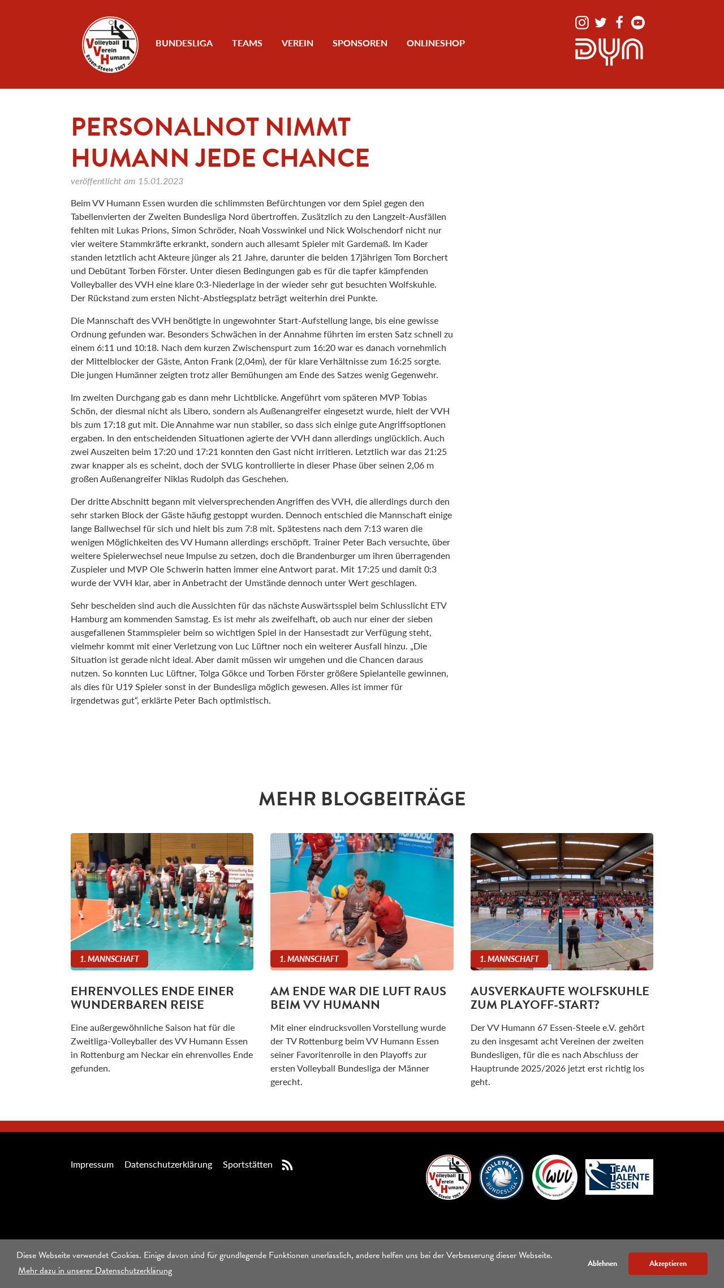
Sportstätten (248, 1163)
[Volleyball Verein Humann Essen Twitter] (602, 21)
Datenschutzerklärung (168, 1163)
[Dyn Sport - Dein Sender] (609, 50)
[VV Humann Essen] (110, 44)
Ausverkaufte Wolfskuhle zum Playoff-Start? (560, 998)
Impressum (92, 1163)
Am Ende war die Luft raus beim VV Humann (358, 998)
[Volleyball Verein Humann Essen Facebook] (620, 21)
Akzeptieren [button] (668, 1263)
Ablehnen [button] (602, 1263)
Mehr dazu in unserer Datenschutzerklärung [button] (95, 1270)
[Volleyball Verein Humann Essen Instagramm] (583, 21)
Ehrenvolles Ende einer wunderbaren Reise (152, 998)
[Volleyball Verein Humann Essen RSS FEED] (287, 1163)
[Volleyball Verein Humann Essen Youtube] (638, 21)
